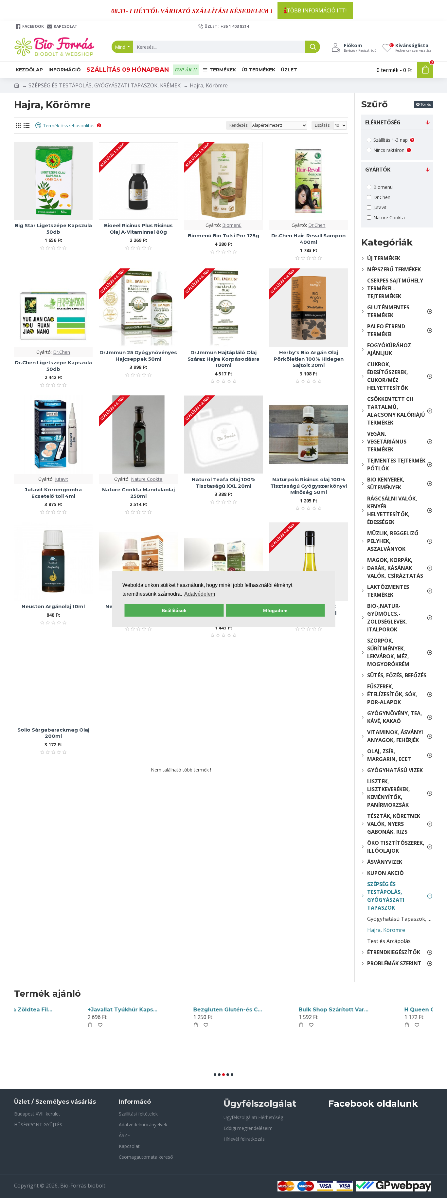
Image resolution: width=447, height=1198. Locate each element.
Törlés (425, 104)
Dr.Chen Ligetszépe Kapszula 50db (53, 365)
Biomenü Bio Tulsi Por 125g (223, 235)
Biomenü (231, 225)
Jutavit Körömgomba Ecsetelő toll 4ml (53, 492)
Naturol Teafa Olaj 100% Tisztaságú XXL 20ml (223, 482)
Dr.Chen (316, 225)
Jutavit (61, 479)
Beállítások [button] (174, 610)
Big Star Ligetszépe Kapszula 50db (53, 228)
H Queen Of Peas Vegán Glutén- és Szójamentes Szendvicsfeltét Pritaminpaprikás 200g (290, 1010)
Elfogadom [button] (275, 610)
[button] (215, 1074)
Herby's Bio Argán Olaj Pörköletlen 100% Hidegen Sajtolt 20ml (309, 358)
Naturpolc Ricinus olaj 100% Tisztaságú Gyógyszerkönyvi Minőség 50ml (308, 485)
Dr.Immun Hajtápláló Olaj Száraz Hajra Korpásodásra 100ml (223, 358)
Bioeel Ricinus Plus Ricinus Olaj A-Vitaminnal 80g (138, 228)
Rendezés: (238, 125)
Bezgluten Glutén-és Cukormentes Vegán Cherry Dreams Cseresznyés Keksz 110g (79, 1010)
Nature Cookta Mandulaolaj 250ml (138, 492)
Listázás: (323, 125)
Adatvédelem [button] (199, 594)
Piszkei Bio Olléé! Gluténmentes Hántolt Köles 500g (395, 1010)
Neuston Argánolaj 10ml (53, 606)
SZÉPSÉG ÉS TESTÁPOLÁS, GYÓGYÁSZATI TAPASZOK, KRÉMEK (104, 85)
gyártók (377, 169)
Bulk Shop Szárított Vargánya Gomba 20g (184, 1010)
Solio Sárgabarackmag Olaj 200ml (53, 733)
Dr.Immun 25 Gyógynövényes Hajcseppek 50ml (138, 355)
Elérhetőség (383, 122)
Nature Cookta (146, 479)
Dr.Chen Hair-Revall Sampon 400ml (308, 238)
